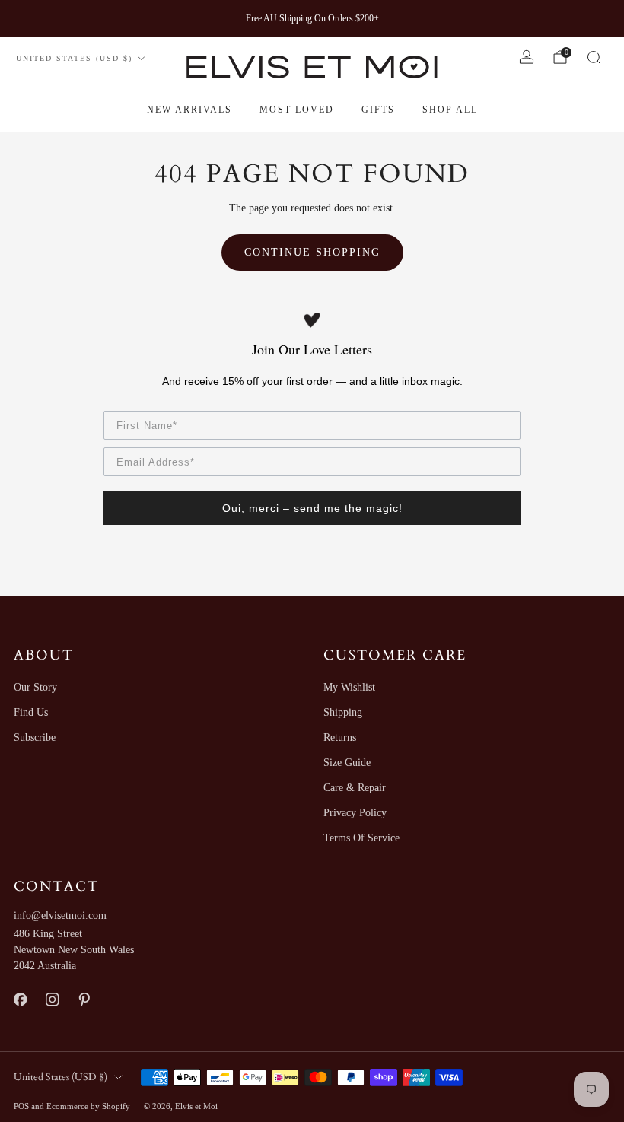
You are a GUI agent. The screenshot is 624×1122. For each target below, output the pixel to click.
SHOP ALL (450, 109)
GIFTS (378, 109)
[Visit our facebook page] (20, 999)
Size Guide (347, 762)
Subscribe (35, 737)
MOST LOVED (296, 109)
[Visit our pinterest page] (84, 999)
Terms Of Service (361, 838)
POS (21, 1106)
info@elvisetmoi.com (60, 915)
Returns (339, 737)
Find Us (31, 712)
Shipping (342, 712)
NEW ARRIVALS (189, 109)
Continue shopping (312, 252)
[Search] (593, 57)
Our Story (35, 687)
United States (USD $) (74, 58)
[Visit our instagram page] (52, 999)
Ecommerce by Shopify (88, 1106)
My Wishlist (349, 687)
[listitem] (312, 18)
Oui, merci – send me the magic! (312, 508)
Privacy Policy (355, 812)
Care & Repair (354, 787)
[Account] (526, 57)
